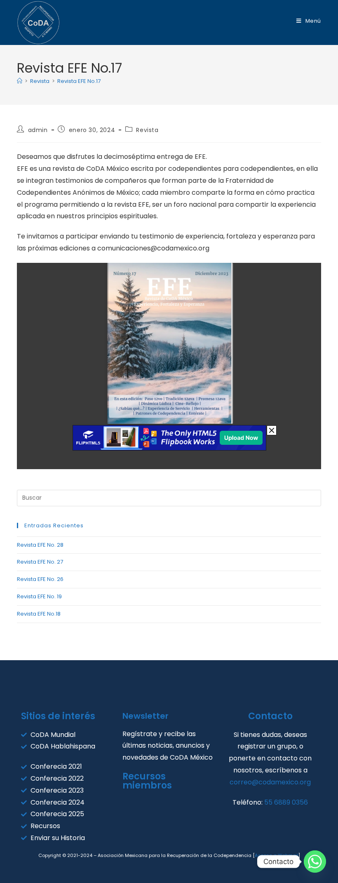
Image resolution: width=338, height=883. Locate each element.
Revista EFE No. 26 (40, 579)
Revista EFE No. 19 (39, 596)
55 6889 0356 (286, 802)
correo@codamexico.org (270, 782)
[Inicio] (19, 81)
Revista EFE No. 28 (40, 545)
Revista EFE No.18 (39, 614)
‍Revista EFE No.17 (79, 81)
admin (38, 130)
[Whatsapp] (315, 861)
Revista (147, 130)
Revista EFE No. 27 (40, 562)
